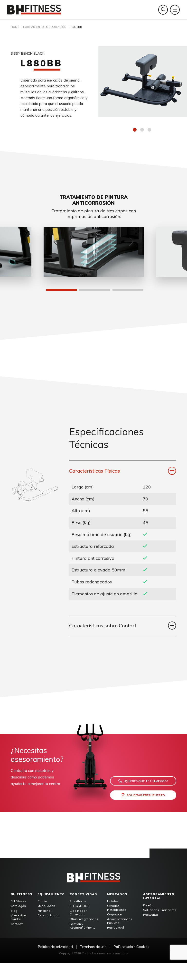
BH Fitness (18, 901)
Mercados (117, 894)
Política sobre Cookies (131, 947)
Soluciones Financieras (159, 910)
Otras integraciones (84, 919)
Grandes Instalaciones (116, 907)
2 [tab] (142, 130)
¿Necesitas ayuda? (19, 917)
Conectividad (83, 894)
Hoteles (113, 901)
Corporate (114, 914)
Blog (14, 910)
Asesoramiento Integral (158, 896)
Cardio (42, 901)
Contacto (17, 924)
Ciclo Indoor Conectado (78, 912)
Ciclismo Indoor (48, 915)
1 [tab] (135, 130)
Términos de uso (93, 947)
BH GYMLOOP (79, 906)
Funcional (44, 910)
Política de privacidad (55, 947)
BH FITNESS (21, 894)
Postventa (150, 914)
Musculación (56, 27)
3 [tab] (150, 130)
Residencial (115, 927)
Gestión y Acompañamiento (82, 926)
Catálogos (18, 906)
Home (15, 27)
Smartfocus (78, 901)
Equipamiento (51, 894)
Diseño (148, 905)
